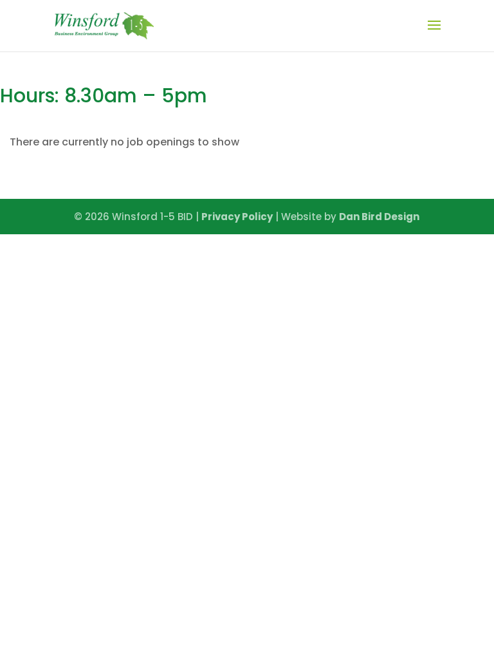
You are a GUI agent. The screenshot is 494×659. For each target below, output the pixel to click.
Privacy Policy (237, 216)
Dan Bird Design (379, 216)
